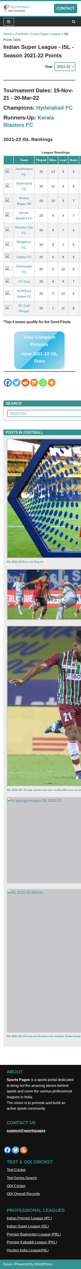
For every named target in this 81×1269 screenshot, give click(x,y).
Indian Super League (46, 34)
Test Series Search (22, 1178)
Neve (7, 1264)
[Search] (73, 21)
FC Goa (24, 281)
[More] (52, 383)
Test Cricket (16, 1170)
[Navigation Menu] (8, 22)
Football (21, 34)
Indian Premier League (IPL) (29, 1218)
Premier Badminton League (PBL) (34, 1234)
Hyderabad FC (54, 108)
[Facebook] (8, 383)
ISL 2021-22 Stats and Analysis (25, 561)
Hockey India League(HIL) (28, 1250)
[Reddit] (25, 383)
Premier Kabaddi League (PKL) (32, 1242)
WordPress (43, 1264)
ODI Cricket (16, 1186)
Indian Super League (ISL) (28, 1226)
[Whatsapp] (43, 383)
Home (7, 34)
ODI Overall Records (23, 1194)
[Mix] (34, 383)
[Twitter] (16, 383)
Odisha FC (24, 257)
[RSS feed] (23, 1150)
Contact (65, 8)
